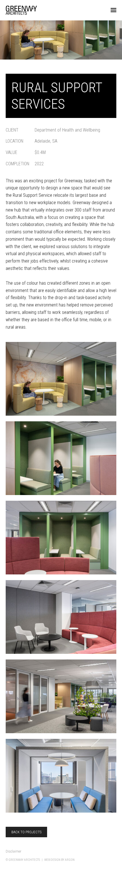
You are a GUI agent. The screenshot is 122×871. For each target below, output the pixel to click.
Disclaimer (13, 851)
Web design (52, 860)
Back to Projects (26, 832)
